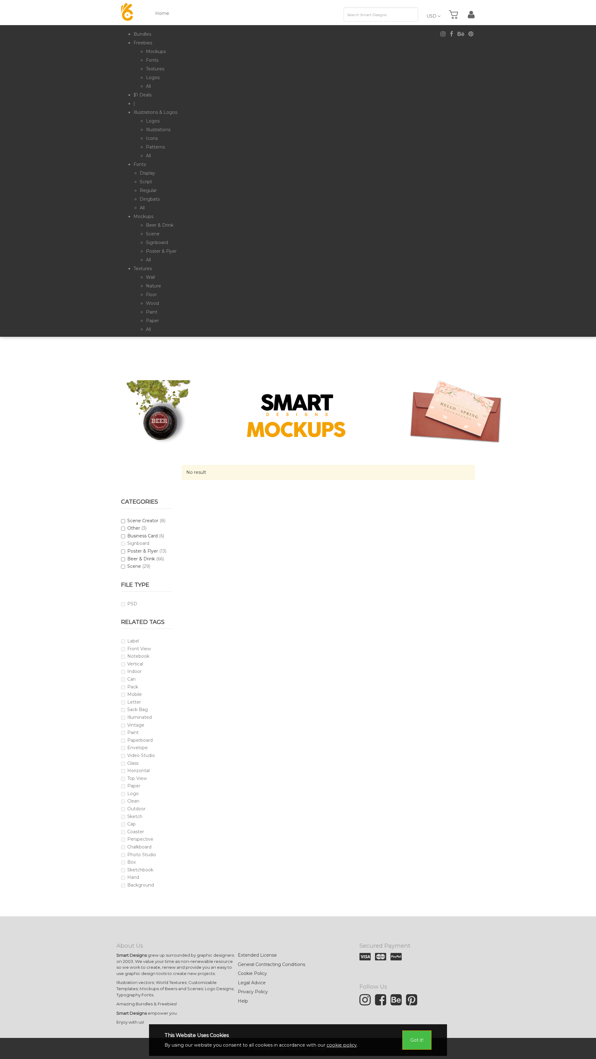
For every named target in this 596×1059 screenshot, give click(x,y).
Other (133, 528)
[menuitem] (142, 34)
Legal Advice (252, 983)
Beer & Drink (141, 559)
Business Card (142, 536)
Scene (134, 566)
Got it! (416, 1040)
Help (243, 1001)
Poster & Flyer (142, 551)
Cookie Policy (252, 973)
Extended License (257, 955)
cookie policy (342, 1045)
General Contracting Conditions (271, 964)
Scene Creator (142, 520)
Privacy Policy (253, 991)
